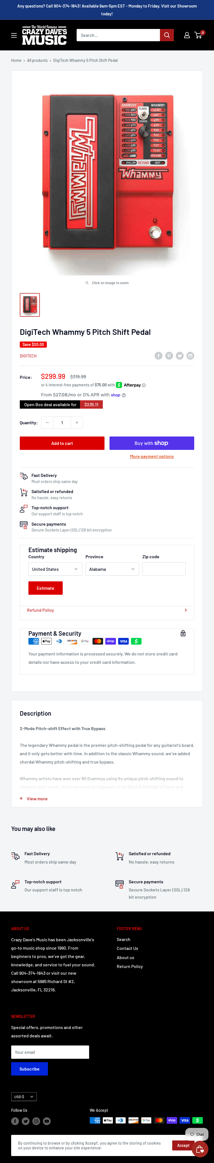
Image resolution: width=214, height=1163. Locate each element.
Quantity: (29, 422)
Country (36, 556)
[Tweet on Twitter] (180, 355)
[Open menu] (14, 35)
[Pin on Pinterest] (169, 355)
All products (37, 60)
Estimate (45, 588)
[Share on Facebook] (158, 355)
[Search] (167, 35)
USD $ (19, 1096)
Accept (183, 1145)
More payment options (152, 456)
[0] (198, 35)
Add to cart (62, 443)
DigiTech (28, 355)
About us (125, 957)
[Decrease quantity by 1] (47, 422)
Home (16, 60)
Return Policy (130, 966)
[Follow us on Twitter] (26, 1121)
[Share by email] (190, 355)
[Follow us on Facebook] (15, 1121)
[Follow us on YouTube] (47, 1121)
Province (94, 556)
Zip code (150, 556)
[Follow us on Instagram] (36, 1121)
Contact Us (127, 948)
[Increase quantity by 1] (77, 422)
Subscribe (30, 1068)
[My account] (187, 35)
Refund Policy (40, 610)
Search (123, 939)
